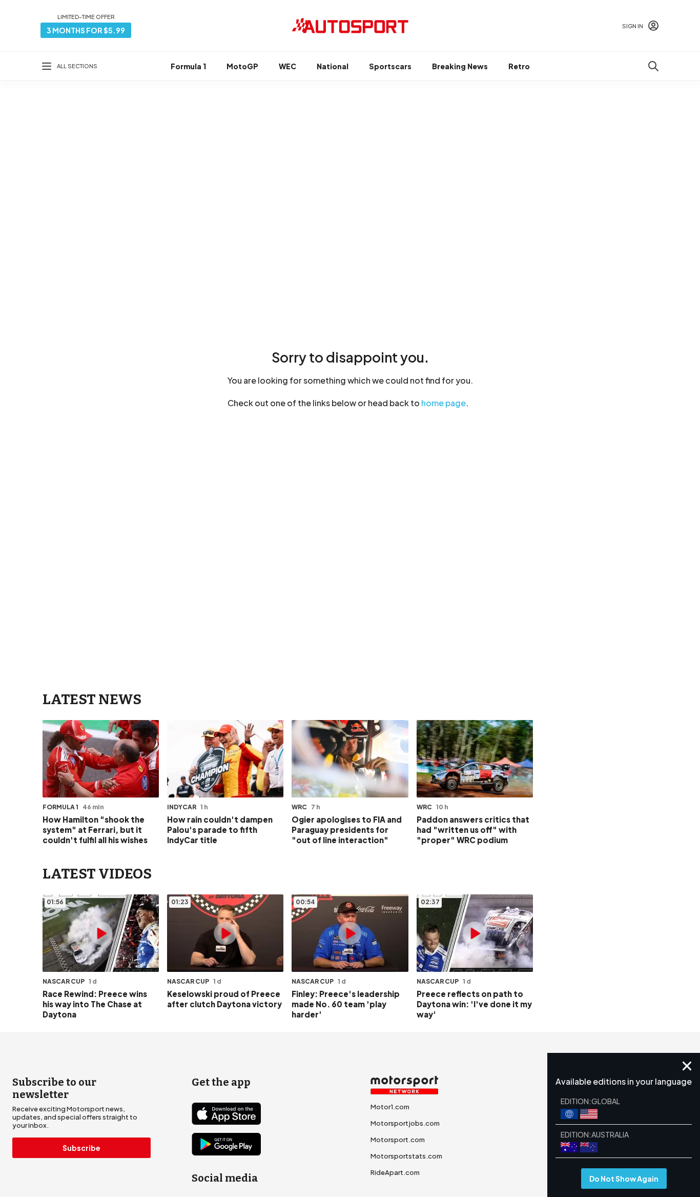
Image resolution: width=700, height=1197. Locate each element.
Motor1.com (389, 1107)
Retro (519, 66)
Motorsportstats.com (406, 1156)
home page (443, 402)
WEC (287, 66)
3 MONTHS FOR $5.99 (86, 30)
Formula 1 (188, 66)
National (332, 66)
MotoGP (242, 66)
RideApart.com (395, 1172)
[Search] (653, 66)
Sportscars (390, 66)
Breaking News (460, 66)
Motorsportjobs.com (405, 1123)
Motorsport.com (397, 1139)
